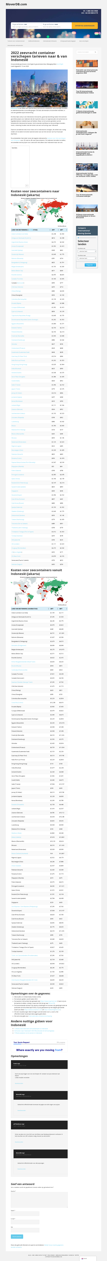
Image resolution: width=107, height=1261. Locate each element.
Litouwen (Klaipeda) (18, 417)
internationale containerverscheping (40, 1016)
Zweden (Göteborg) (18, 511)
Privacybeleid (51, 1255)
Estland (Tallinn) (17, 328)
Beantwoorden (19, 1083)
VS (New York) (16, 556)
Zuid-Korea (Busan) (18, 503)
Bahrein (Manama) (17, 258)
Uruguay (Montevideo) (19, 548)
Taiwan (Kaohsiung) (18, 519)
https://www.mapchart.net (48, 1001)
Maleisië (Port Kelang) (18, 430)
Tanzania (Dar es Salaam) (20, 523)
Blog (29, 1255)
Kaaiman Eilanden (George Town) (22, 682)
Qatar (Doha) (16, 479)
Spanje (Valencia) (17, 507)
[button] (49, 230)
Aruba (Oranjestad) (17, 246)
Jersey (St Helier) (17, 393)
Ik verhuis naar (82, 255)
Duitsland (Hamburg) (18, 340)
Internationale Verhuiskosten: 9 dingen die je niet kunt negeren (86, 132)
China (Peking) (16, 291)
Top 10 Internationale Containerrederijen (84, 195)
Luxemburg (15, 421)
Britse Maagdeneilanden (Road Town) (23, 662)
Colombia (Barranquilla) (19, 299)
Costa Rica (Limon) (17, 702)
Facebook (71, 1255)
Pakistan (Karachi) (17, 454)
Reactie (13, 1191)
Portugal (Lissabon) (18, 475)
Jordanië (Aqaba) (17, 397)
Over (33, 1255)
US (12, 552)
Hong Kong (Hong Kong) (19, 364)
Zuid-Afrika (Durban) (18, 499)
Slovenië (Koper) (17, 495)
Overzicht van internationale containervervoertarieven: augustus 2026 (87, 71)
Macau (14, 426)
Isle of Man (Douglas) (18, 377)
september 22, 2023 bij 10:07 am (23, 1096)
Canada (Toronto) (17, 279)
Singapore (15, 491)
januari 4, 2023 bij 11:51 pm (19, 1065)
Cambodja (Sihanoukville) (19, 670)
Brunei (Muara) (16, 666)
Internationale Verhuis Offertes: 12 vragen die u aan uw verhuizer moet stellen (87, 174)
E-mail (13, 1219)
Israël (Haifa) (16, 381)
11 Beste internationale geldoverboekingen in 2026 (86, 112)
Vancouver (20, 283)
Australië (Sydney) (17, 250)
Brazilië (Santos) (17, 275)
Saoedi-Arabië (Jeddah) (19, 487)
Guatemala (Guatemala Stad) (20, 352)
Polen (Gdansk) (16, 470)
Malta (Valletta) (16, 837)
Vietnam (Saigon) (17, 564)
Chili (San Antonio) (17, 287)
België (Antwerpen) (18, 266)
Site (12, 1227)
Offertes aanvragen (84, 26)
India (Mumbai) (16, 368)
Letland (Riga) (16, 405)
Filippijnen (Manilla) (18, 466)
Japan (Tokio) (16, 389)
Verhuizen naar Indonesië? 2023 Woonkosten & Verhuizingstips (34, 1031)
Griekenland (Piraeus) (18, 348)
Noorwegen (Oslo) (17, 450)
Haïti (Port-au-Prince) (18, 360)
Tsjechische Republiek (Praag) (21, 315)
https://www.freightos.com (52, 1010)
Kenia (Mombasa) (17, 401)
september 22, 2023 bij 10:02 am (23, 1155)
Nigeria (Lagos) (16, 446)
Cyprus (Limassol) (17, 311)
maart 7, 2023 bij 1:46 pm (19, 1126)
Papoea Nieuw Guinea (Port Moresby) (23, 462)
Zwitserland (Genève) (18, 515)
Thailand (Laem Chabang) (20, 528)
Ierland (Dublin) (16, 373)
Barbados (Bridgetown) (19, 645)
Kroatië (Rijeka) (16, 303)
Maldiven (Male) (16, 833)
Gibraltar (14, 344)
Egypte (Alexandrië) (18, 324)
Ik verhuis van (81, 248)
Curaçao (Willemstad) (18, 307)
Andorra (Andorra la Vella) (20, 234)
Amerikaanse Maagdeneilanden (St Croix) (24, 980)
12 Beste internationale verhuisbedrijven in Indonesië (31, 1029)
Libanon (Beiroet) (17, 409)
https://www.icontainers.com (33, 1010)
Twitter (77, 1255)
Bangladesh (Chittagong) (19, 262)
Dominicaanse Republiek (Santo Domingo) (25, 320)
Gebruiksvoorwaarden (62, 1255)
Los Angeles (18, 552)
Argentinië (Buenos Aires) (20, 242)
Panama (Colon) (16, 458)
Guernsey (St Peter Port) (19, 356)
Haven (30, 230)
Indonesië (14, 108)
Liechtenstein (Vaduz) (18, 413)
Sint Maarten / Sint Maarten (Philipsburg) (25, 906)
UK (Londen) (15, 544)
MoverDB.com (16, 4)
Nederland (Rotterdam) (19, 442)
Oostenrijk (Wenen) (18, 254)
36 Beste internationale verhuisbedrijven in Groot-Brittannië (86, 216)
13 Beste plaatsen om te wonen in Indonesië (28, 1033)
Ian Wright (60, 64)
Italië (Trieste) (16, 385)
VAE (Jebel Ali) (16, 540)
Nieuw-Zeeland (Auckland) (20, 853)
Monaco (14, 438)
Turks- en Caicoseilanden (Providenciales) (25, 955)
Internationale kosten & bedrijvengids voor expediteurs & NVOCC (85, 153)
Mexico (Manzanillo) (18, 434)
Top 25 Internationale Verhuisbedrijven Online (85, 92)
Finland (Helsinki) (17, 332)
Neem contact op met (41, 1255)
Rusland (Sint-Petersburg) (20, 483)
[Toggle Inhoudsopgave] (26, 185)
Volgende (89, 265)
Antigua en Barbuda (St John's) (21, 238)
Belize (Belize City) (17, 271)
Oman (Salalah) (16, 866)
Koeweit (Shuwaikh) (18, 804)
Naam (13, 1210)
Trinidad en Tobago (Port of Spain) (23, 532)
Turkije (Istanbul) (17, 536)
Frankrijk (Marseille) (18, 336)
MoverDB (52, 1003)
